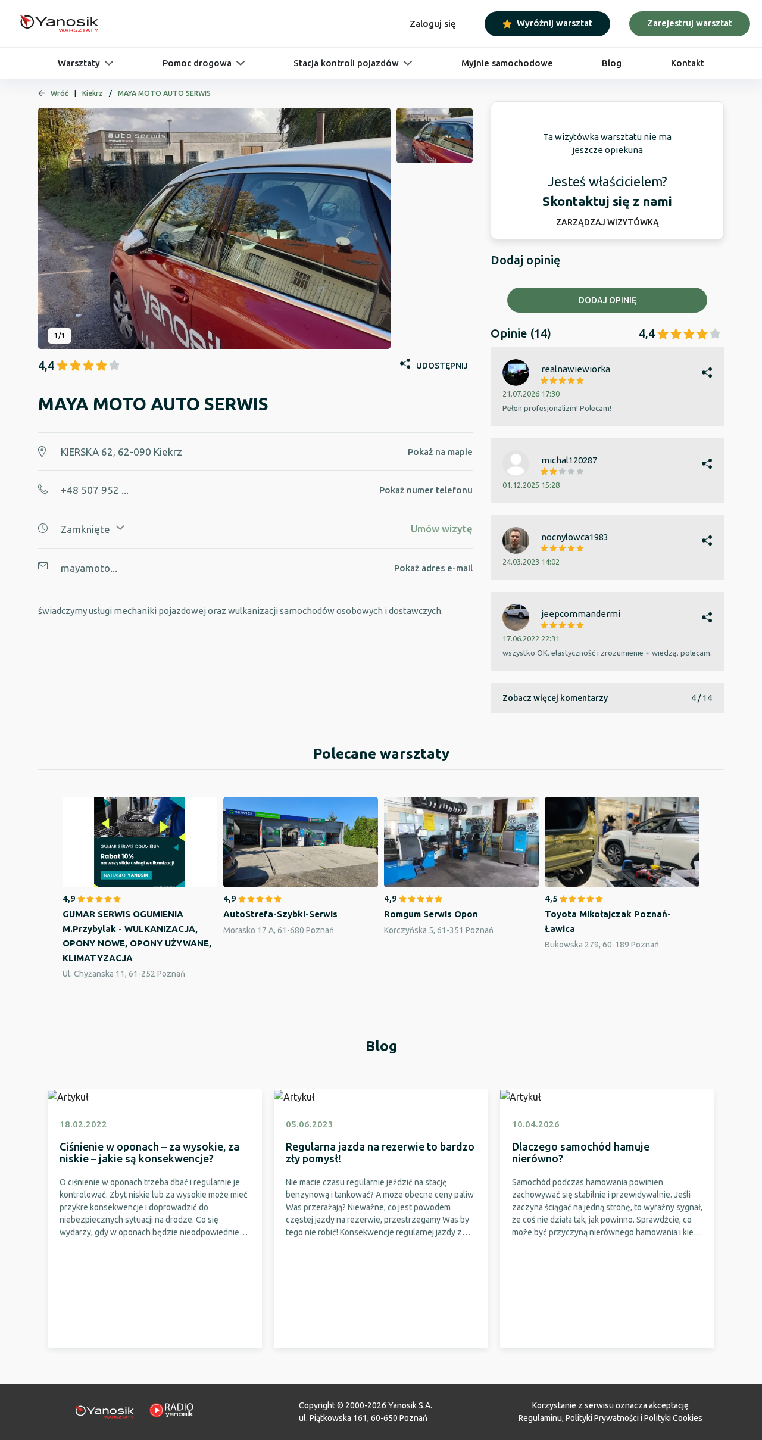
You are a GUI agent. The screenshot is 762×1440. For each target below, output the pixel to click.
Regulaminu (540, 1418)
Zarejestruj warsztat (689, 23)
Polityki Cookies (673, 1418)
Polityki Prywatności (602, 1418)
